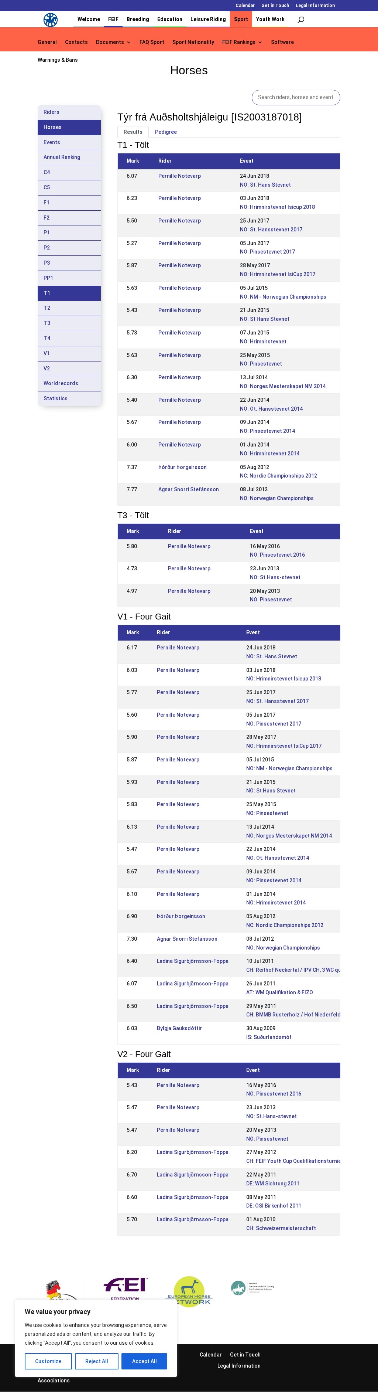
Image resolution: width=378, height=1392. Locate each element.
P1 (47, 232)
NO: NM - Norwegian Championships (283, 297)
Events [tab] (52, 142)
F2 (46, 218)
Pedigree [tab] (166, 132)
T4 (47, 338)
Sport (241, 19)
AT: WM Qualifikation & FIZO (279, 992)
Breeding (138, 19)
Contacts (76, 42)
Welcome (89, 19)
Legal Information (315, 5)
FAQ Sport (152, 42)
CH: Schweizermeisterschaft (281, 1228)
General (47, 42)
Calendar (245, 5)
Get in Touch (275, 5)
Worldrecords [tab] (61, 383)
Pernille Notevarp (179, 176)
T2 (47, 308)
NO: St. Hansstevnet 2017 (271, 229)
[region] (96, 1338)
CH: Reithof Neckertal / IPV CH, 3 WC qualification (305, 970)
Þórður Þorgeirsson (182, 467)
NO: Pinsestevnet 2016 (277, 555)
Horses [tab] (53, 127)
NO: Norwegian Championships (277, 498)
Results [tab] (133, 132)
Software (282, 42)
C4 (47, 172)
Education (169, 19)
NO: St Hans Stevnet (264, 319)
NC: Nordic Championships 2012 (278, 476)
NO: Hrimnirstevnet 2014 (269, 453)
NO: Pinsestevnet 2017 (267, 252)
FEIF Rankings (238, 42)
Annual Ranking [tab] (62, 157)
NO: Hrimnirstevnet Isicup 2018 (277, 207)
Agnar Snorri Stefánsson (188, 489)
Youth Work (270, 19)
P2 (47, 248)
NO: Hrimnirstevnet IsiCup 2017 (277, 274)
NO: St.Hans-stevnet (275, 577)
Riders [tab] (51, 112)
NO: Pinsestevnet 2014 (267, 431)
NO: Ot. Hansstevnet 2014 (271, 409)
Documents (110, 42)
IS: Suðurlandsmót (269, 1037)
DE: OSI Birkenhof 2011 (273, 1206)
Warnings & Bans (58, 60)
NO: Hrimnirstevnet (263, 341)
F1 (46, 203)
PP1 (48, 278)
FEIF (113, 19)
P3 (47, 263)
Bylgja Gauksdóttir (179, 1028)
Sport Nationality (193, 42)
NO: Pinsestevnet (261, 364)
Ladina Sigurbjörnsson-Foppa (192, 961)
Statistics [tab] (56, 398)
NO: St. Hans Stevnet (265, 185)
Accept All (144, 1361)
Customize (48, 1361)
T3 (47, 323)
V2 (47, 368)
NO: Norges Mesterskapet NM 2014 (283, 386)
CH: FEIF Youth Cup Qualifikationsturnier (294, 1161)
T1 (47, 293)
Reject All (96, 1361)
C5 (47, 187)
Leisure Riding (208, 19)
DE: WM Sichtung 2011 (272, 1183)
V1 (47, 353)
